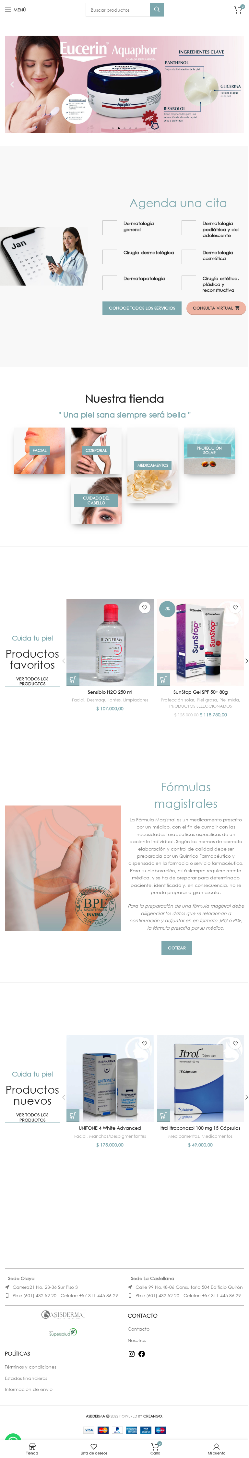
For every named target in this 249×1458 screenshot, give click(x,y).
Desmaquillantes (104, 700)
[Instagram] (132, 1356)
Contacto (138, 1329)
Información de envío (29, 1389)
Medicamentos (183, 1136)
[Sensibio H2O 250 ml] (110, 642)
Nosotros (137, 1340)
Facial (78, 700)
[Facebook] (142, 1356)
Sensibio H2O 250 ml (110, 692)
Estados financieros (26, 1378)
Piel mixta (229, 700)
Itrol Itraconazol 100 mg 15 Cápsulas (200, 1128)
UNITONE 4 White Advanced (110, 1128)
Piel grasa (207, 700)
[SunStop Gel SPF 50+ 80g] (200, 642)
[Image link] (44, 256)
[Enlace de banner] (39, 451)
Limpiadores (135, 700)
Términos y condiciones (30, 1367)
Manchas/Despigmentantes (117, 1136)
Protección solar (177, 700)
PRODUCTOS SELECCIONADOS (200, 706)
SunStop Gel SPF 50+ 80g (200, 692)
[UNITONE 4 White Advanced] (110, 1078)
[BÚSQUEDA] (157, 10)
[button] (12, 84)
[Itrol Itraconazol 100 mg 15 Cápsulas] (200, 1078)
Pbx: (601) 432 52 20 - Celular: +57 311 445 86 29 (65, 1295)
